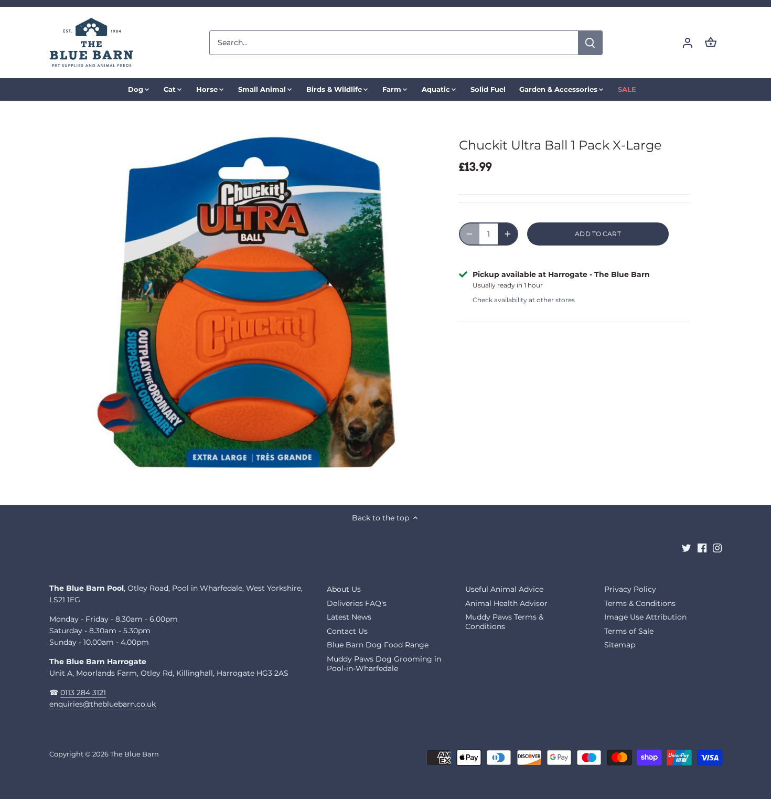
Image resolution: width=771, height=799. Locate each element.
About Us (344, 589)
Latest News (349, 617)
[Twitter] (686, 547)
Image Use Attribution (645, 617)
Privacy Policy (630, 589)
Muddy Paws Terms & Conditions (504, 621)
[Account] (687, 42)
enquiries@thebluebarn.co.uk (102, 704)
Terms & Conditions (640, 603)
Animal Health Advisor (506, 603)
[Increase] (508, 234)
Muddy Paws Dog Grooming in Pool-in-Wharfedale (384, 663)
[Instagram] (717, 547)
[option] (257, 302)
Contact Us (347, 631)
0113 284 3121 (83, 692)
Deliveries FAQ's (357, 603)
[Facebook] (702, 547)
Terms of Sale (629, 631)
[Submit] (590, 43)
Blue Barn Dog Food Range (378, 644)
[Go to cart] (710, 42)
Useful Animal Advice (504, 589)
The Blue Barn (134, 754)
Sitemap (619, 644)
